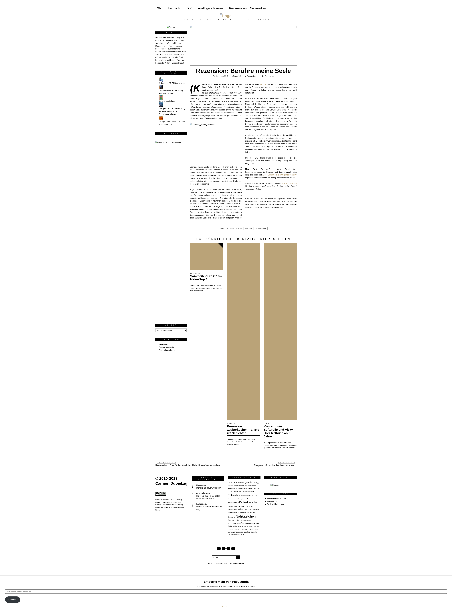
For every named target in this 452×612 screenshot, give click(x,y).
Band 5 (263, 84)
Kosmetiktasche (245, 506)
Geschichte (252, 495)
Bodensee (231, 489)
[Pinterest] (279, 8)
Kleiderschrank (232, 506)
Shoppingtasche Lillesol (245, 526)
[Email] (287, 8)
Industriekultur (233, 503)
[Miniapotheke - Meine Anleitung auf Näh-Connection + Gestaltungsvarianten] (161, 105)
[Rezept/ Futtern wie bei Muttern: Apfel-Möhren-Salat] (161, 118)
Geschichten (232, 499)
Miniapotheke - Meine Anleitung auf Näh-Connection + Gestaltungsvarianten (172, 111)
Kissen (258, 503)
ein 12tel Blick (237, 491)
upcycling (255, 529)
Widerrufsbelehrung (167, 350)
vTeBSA (241, 535)
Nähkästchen (246, 516)
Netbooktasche (245, 512)
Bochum (253, 486)
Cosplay (244, 488)
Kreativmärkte (232, 509)
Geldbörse (244, 495)
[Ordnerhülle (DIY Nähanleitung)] (161, 79)
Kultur (240, 509)
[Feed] (291, 8)
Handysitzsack (242, 499)
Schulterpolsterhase (167, 101)
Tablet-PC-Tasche (234, 529)
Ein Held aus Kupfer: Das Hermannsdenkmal (208, 497)
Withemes (239, 563)
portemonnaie (246, 520)
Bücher (248, 228)
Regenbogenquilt (234, 523)
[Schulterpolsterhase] (161, 97)
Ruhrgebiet (232, 526)
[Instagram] (283, 8)
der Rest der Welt (254, 489)
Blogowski (247, 485)
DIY (189, 8)
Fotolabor (234, 495)
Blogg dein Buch (235, 228)
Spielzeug (256, 526)
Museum (236, 512)
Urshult (230, 532)
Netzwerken (258, 8)
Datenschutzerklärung (168, 347)
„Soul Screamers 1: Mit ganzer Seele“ (279, 175)
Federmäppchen (248, 491)
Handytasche (251, 499)
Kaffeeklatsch (247, 502)
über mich (175, 8)
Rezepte (256, 523)
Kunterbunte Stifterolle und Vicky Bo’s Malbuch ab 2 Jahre (278, 431)
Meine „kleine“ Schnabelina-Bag (209, 508)
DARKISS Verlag (289, 183)
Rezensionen (238, 8)
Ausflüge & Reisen (210, 8)
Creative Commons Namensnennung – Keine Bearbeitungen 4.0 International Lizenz (169, 507)
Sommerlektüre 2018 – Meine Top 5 (206, 277)
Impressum (163, 344)
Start (160, 8)
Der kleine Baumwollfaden (208, 488)
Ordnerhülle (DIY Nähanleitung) (172, 83)
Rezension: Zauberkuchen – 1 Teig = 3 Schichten (243, 430)
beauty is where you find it (241, 482)
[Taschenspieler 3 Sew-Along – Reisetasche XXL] (161, 87)
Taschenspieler (246, 529)
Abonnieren (13, 600)
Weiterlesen (226, 607)
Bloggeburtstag (239, 485)
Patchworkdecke (235, 520)
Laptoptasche (249, 509)
